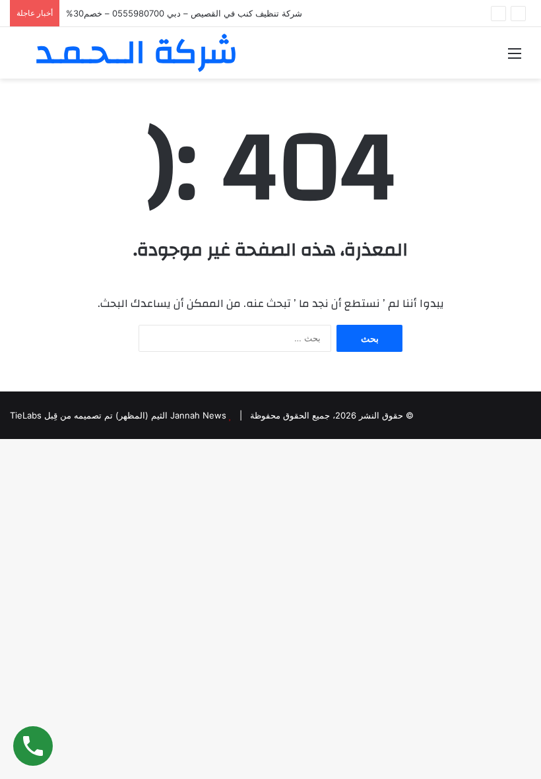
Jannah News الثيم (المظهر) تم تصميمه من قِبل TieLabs (118, 415)
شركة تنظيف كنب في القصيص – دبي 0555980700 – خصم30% (184, 13)
